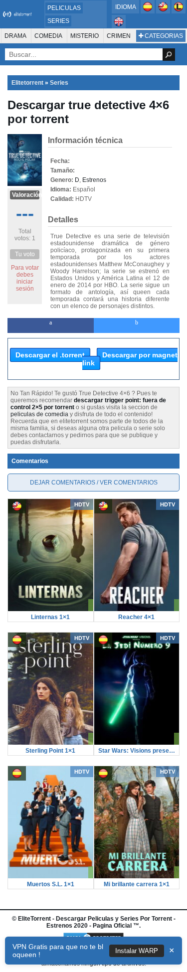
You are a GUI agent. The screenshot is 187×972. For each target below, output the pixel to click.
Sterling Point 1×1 (50, 750)
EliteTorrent (34, 918)
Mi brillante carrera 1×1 (137, 884)
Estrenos (94, 179)
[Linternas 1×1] (50, 609)
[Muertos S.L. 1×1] (50, 876)
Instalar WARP (136, 951)
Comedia (48, 35)
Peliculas (64, 7)
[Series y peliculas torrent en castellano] (148, 11)
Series (58, 20)
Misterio (84, 35)
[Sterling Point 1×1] (50, 742)
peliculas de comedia (39, 414)
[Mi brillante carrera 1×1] (137, 876)
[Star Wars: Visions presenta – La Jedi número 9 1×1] (137, 742)
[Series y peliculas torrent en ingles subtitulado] (164, 11)
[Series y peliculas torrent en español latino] (179, 11)
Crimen (119, 35)
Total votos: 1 (24, 235)
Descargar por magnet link (130, 359)
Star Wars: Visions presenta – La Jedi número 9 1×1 (137, 750)
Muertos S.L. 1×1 (50, 884)
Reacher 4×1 (136, 617)
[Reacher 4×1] (137, 609)
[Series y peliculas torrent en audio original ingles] (119, 26)
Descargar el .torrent (50, 355)
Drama (15, 35)
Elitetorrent (27, 82)
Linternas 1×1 (50, 617)
